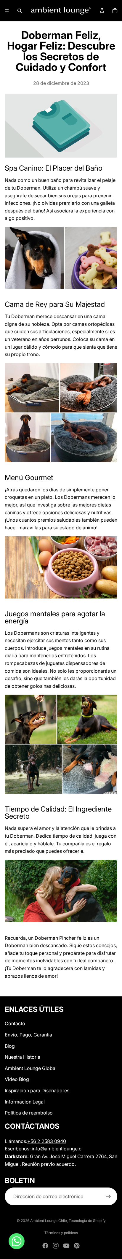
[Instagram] (55, 1245)
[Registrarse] (108, 1196)
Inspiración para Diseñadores (37, 1090)
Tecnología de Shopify (87, 1220)
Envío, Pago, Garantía (28, 1035)
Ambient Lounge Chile (48, 1220)
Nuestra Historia (22, 1057)
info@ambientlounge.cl (57, 1149)
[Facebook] (45, 1245)
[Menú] (7, 11)
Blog (10, 1046)
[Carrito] (114, 10)
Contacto (15, 1024)
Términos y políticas (61, 1233)
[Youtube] (66, 1245)
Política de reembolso (29, 1113)
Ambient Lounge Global (31, 1068)
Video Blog (17, 1079)
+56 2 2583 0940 (46, 1141)
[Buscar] (19, 10)
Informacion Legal (25, 1102)
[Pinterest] (76, 1245)
